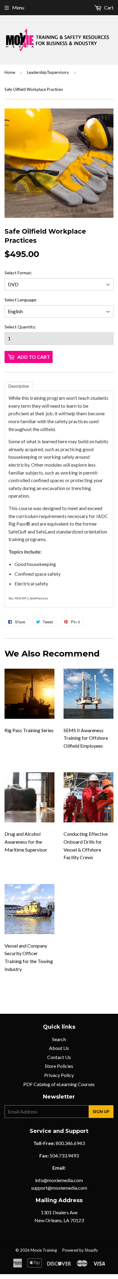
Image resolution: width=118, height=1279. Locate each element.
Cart (108, 7)
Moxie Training (44, 1250)
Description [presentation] (18, 386)
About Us (59, 1048)
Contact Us (59, 1057)
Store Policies (59, 1066)
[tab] (19, 386)
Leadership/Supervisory (48, 72)
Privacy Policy (59, 1075)
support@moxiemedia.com (59, 1188)
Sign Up (101, 1111)
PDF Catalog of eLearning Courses (59, 1084)
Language (27, 299)
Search (59, 1039)
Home (10, 72)
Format (24, 272)
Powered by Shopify (80, 1250)
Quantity (26, 326)
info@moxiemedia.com (59, 1180)
